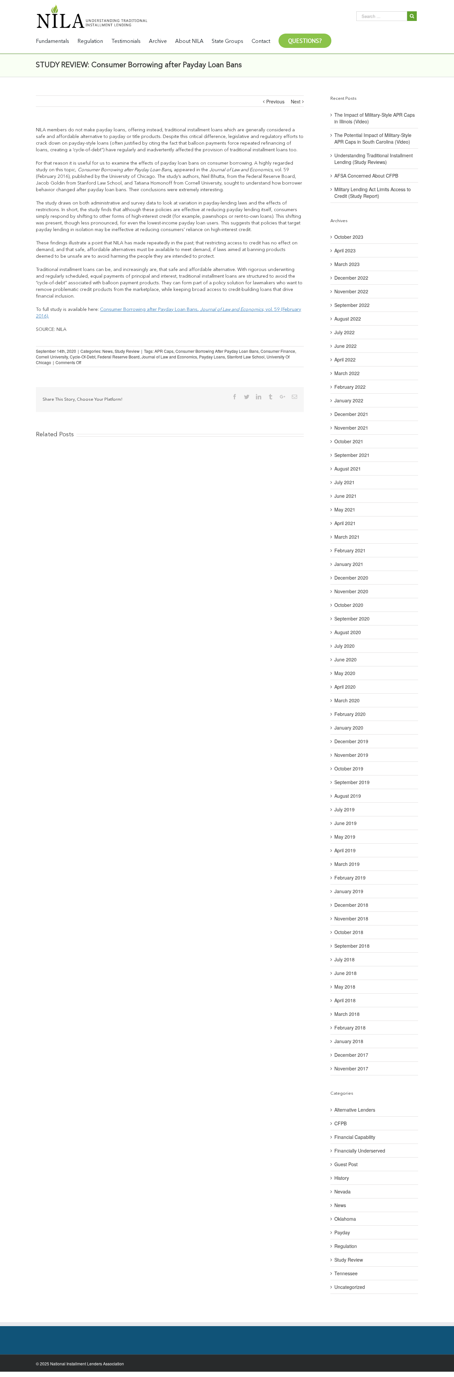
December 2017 (351, 1054)
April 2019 (345, 850)
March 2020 (347, 700)
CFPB (340, 1123)
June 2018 (345, 973)
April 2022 (345, 359)
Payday (342, 1232)
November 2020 (351, 591)
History (341, 1177)
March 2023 (347, 264)
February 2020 (350, 714)
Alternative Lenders (354, 1109)
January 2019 (348, 891)
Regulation (345, 1246)
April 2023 (345, 250)
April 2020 (345, 686)
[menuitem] (56, 41)
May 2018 (344, 986)
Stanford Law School (246, 356)
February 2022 (350, 386)
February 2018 (350, 1027)
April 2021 (345, 523)
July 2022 (344, 332)
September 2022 (352, 305)
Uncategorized (349, 1287)
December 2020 (351, 577)
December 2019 (351, 741)
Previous (275, 101)
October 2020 (348, 605)
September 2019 (352, 782)
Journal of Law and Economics (169, 356)
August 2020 (347, 632)
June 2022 (345, 346)
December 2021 (351, 414)
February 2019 (350, 877)
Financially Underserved (359, 1150)
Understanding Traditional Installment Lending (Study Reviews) (373, 158)
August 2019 (347, 795)
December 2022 (351, 277)
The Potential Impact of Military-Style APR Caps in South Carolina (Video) (372, 138)
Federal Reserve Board (118, 356)
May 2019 (344, 836)
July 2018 (344, 959)
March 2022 (347, 373)
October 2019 (348, 768)
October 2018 (348, 932)
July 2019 (344, 809)
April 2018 (345, 1000)
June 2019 (345, 823)
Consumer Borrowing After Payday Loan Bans (217, 351)
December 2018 (351, 904)
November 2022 (351, 291)
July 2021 (344, 482)
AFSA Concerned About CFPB (366, 175)
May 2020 (344, 673)
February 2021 (350, 550)
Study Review (127, 351)
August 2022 (347, 318)
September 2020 (352, 618)
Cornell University (52, 356)
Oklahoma (345, 1218)
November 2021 (351, 427)
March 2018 (347, 1014)
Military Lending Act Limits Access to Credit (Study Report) (372, 192)
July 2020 (344, 645)
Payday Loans (212, 356)
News (107, 351)
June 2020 (345, 659)
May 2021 (344, 509)
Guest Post (346, 1164)
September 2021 (352, 455)
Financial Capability (354, 1137)
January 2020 (348, 727)
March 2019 (347, 864)
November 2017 (351, 1068)
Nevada (342, 1191)
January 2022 (348, 400)
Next (295, 101)
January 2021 (348, 564)
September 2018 (352, 945)
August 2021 (347, 468)
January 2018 (348, 1041)
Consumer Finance (278, 351)
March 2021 (347, 536)
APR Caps (164, 351)
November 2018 (351, 918)
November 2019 (351, 755)
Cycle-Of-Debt (82, 356)
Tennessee (346, 1273)
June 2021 (345, 495)
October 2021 (348, 441)
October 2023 (348, 236)
